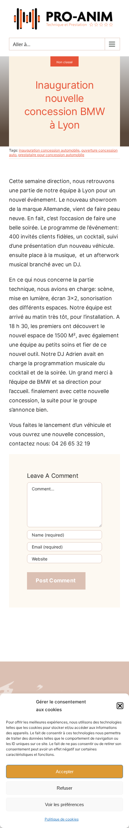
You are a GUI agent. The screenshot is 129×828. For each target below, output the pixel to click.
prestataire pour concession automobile (51, 154)
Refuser (64, 788)
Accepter (65, 771)
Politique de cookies (62, 819)
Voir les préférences (64, 804)
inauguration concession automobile (49, 150)
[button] (120, 706)
